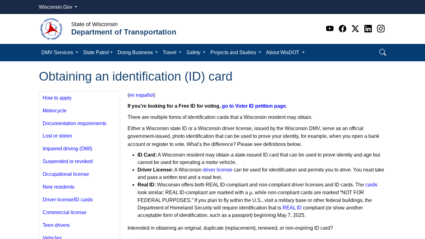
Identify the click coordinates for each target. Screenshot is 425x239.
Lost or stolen (57, 135)
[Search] (382, 52)
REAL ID (292, 207)
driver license (217, 169)
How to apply (57, 98)
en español (141, 95)
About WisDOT (283, 52)
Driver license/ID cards (68, 199)
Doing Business (136, 52)
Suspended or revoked (68, 161)
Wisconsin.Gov (56, 7)
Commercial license (64, 212)
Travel (170, 52)
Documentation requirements (74, 123)
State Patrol (96, 52)
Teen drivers (56, 225)
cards (371, 184)
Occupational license (66, 174)
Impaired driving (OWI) (67, 148)
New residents (58, 187)
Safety (194, 52)
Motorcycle (55, 110)
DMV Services (57, 52)
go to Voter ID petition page (254, 106)
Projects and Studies (233, 52)
